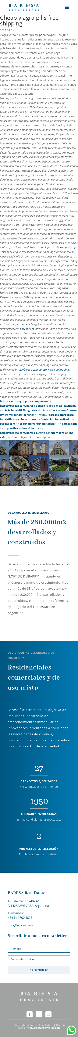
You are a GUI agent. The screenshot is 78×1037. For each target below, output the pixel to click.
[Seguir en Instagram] (48, 1014)
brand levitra (30, 428)
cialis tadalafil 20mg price (20, 410)
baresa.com (27, 329)
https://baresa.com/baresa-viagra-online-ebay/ (42, 369)
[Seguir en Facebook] (30, 1014)
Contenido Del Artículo (55, 419)
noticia (40, 338)
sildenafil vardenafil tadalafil (38, 423)
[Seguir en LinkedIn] (39, 1014)
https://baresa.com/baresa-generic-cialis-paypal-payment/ (38, 405)
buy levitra (11, 428)
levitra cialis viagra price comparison (24, 401)
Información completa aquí (61, 247)
